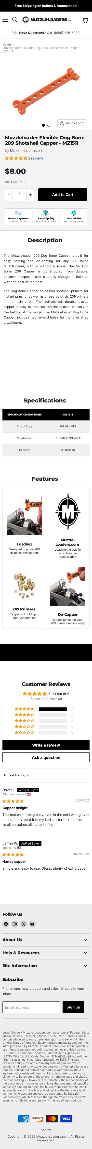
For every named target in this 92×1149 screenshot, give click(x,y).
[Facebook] (5, 924)
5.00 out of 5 (58, 694)
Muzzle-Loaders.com (28, 150)
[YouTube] (32, 924)
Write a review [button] (46, 745)
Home (6, 44)
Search (46, 1130)
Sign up (73, 1007)
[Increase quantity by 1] (30, 194)
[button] (16, 158)
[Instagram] (14, 924)
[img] (13, 801)
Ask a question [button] (46, 757)
